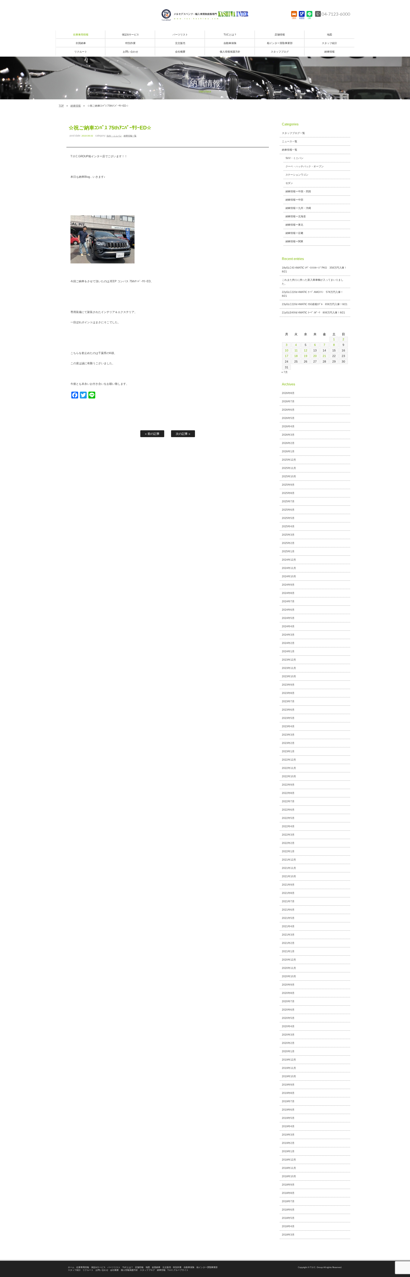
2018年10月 (289, 1176)
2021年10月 (289, 876)
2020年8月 (288, 993)
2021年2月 (288, 943)
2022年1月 (288, 851)
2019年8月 (288, 1093)
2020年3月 (288, 1034)
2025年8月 (288, 493)
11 (296, 350)
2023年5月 (288, 718)
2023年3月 (288, 734)
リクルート (88, 1270)
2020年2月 (288, 1043)
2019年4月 (288, 1126)
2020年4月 (288, 1026)
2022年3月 (288, 834)
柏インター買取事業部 (207, 1267)
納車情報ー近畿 (294, 233)
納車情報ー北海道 (296, 216)
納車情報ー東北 (294, 224)
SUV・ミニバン (114, 136)
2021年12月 (289, 859)
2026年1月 (288, 451)
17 (286, 356)
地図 (148, 1267)
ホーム (71, 1267)
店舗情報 (139, 1267)
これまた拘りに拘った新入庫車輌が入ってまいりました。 (312, 281)
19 (305, 356)
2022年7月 (288, 801)
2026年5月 (288, 418)
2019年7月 (288, 1101)
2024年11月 (289, 568)
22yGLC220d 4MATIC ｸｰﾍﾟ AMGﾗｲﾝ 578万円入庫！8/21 (312, 294)
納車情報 (75, 105)
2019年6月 (288, 1109)
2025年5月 (288, 518)
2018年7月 (288, 1201)
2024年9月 (288, 584)
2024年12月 (289, 559)
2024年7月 (288, 601)
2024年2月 (288, 643)
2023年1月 (288, 751)
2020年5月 (288, 1018)
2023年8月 (288, 693)
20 (315, 356)
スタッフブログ (147, 1270)
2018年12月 (289, 1159)
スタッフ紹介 (74, 1270)
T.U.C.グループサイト (177, 1270)
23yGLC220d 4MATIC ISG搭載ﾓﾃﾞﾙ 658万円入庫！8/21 (314, 304)
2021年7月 (288, 901)
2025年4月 (288, 526)
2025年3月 (288, 534)
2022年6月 (288, 809)
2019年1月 (288, 1151)
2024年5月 (288, 618)
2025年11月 (289, 468)
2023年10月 (289, 676)
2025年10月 (289, 476)
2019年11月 (289, 1068)
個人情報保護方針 (129, 1270)
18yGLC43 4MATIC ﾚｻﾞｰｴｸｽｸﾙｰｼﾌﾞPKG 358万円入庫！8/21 (314, 269)
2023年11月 (289, 668)
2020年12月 (289, 959)
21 (324, 356)
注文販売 (167, 1267)
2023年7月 (288, 701)
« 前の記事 (152, 433)
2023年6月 (288, 709)
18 (296, 356)
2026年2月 (288, 443)
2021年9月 (288, 884)
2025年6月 (288, 509)
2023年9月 (288, 684)
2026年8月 (288, 393)
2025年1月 (288, 551)
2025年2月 (288, 543)
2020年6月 (288, 1009)
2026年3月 (288, 434)
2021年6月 (288, 909)
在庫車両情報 (82, 1267)
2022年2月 (288, 843)
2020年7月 (288, 1001)
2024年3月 (288, 634)
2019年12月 (289, 1059)
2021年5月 (288, 918)
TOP (61, 105)
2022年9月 (288, 784)
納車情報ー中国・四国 (298, 191)
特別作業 (177, 1267)
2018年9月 (288, 1184)
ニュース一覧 (289, 141)
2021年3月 (288, 934)
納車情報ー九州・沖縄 (298, 208)
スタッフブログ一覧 (293, 133)
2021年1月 (288, 951)
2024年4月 (288, 626)
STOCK (294, 18)
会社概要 (114, 1270)
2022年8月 (288, 793)
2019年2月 (288, 1143)
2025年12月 (289, 459)
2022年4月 (288, 826)
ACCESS (302, 18)
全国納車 (156, 1267)
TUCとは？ (127, 1267)
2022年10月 (289, 776)
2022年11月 (289, 768)
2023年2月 (288, 743)
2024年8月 (288, 593)
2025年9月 (288, 484)
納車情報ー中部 (294, 199)
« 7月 (284, 372)
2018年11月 (289, 1168)
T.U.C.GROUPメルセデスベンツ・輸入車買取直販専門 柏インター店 (205, 15)
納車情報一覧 (130, 136)
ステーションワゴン (297, 174)
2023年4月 (288, 726)
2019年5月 (288, 1118)
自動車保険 (189, 1267)
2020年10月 (289, 976)
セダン (289, 183)
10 (286, 350)
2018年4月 (288, 1226)
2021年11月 (289, 868)
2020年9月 (288, 984)
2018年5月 (288, 1218)
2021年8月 (288, 893)
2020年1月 (288, 1051)
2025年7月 (288, 501)
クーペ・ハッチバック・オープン (305, 166)
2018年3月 (288, 1234)
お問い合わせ (101, 1270)
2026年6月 (288, 409)
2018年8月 (288, 1193)
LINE (309, 18)
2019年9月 (288, 1084)
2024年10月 (289, 576)
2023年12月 (289, 659)
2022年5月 (288, 818)
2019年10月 (289, 1076)
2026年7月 (288, 401)
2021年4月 (288, 926)
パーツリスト (113, 1267)
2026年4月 (288, 426)
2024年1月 (288, 651)
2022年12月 (289, 759)
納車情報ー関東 (294, 241)
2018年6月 (288, 1209)
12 (305, 350)
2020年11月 (289, 968)
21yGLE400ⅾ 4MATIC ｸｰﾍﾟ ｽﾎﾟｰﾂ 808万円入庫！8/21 (313, 312)
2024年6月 (288, 609)
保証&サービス (98, 1267)
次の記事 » (183, 433)
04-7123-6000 (336, 13)
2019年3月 (288, 1134)
